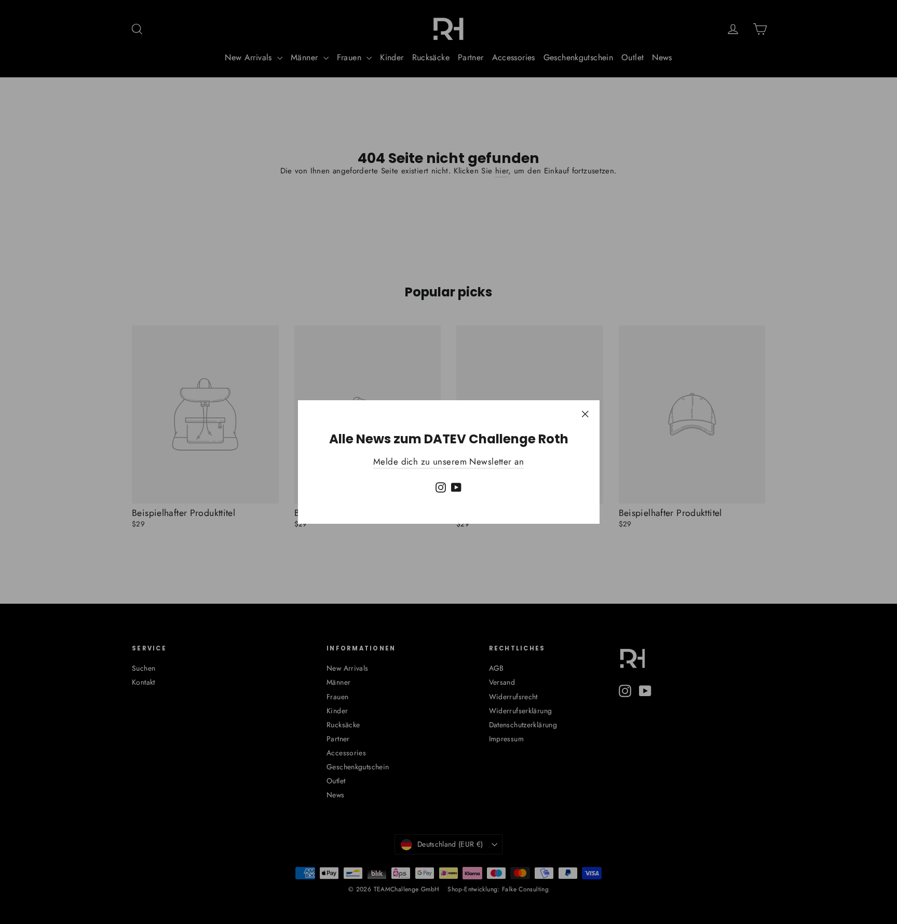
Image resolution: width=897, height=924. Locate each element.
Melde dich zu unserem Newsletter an (448, 461)
